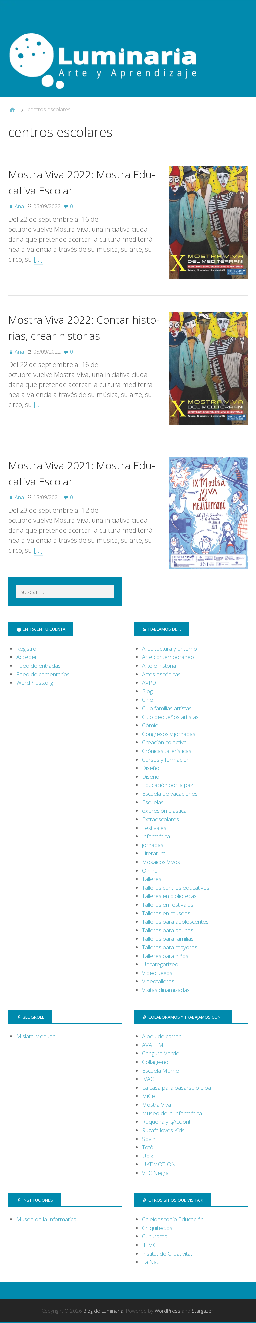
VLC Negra (155, 1173)
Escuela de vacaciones (170, 793)
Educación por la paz (167, 785)
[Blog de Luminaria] (128, 57)
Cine (147, 699)
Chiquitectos (157, 1228)
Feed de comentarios (43, 674)
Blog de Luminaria (103, 1310)
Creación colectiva (164, 742)
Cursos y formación (166, 759)
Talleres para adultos (167, 930)
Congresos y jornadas (168, 734)
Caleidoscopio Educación (173, 1219)
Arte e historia (159, 665)
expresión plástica (164, 810)
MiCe (148, 1096)
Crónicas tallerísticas (166, 751)
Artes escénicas (161, 674)
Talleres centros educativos (175, 887)
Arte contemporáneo (168, 657)
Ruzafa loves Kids (163, 1130)
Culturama (154, 1236)
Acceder (26, 657)
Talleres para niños (165, 956)
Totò (147, 1147)
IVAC (148, 1079)
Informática (156, 836)
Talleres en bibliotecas (169, 896)
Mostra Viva (156, 1104)
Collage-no (155, 1062)
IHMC (149, 1245)
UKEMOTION (159, 1164)
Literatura (154, 853)
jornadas (152, 845)
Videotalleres (158, 981)
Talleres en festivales (167, 904)
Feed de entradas (38, 665)
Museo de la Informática (172, 1113)
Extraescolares (160, 819)
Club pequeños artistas (170, 717)
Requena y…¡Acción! (166, 1121)
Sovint (149, 1139)
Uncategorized (160, 964)
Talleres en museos (166, 913)
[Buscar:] (65, 591)
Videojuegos (157, 973)
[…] (38, 259)
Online (150, 870)
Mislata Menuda (36, 1036)
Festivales (154, 828)
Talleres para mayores (169, 947)
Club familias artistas (167, 708)
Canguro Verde (160, 1053)
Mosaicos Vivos (161, 862)
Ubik (147, 1156)
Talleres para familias (168, 938)
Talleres (151, 879)
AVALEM (152, 1045)
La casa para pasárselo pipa (176, 1087)
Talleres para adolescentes (175, 921)
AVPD (149, 682)
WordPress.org (34, 682)
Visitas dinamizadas (166, 990)
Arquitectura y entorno (169, 648)
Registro (26, 648)
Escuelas (153, 802)
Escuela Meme (160, 1070)
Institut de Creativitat (167, 1253)
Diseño (150, 768)
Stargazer (202, 1310)
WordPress (167, 1310)
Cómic (150, 725)
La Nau (151, 1262)
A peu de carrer (161, 1036)
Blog (147, 691)
